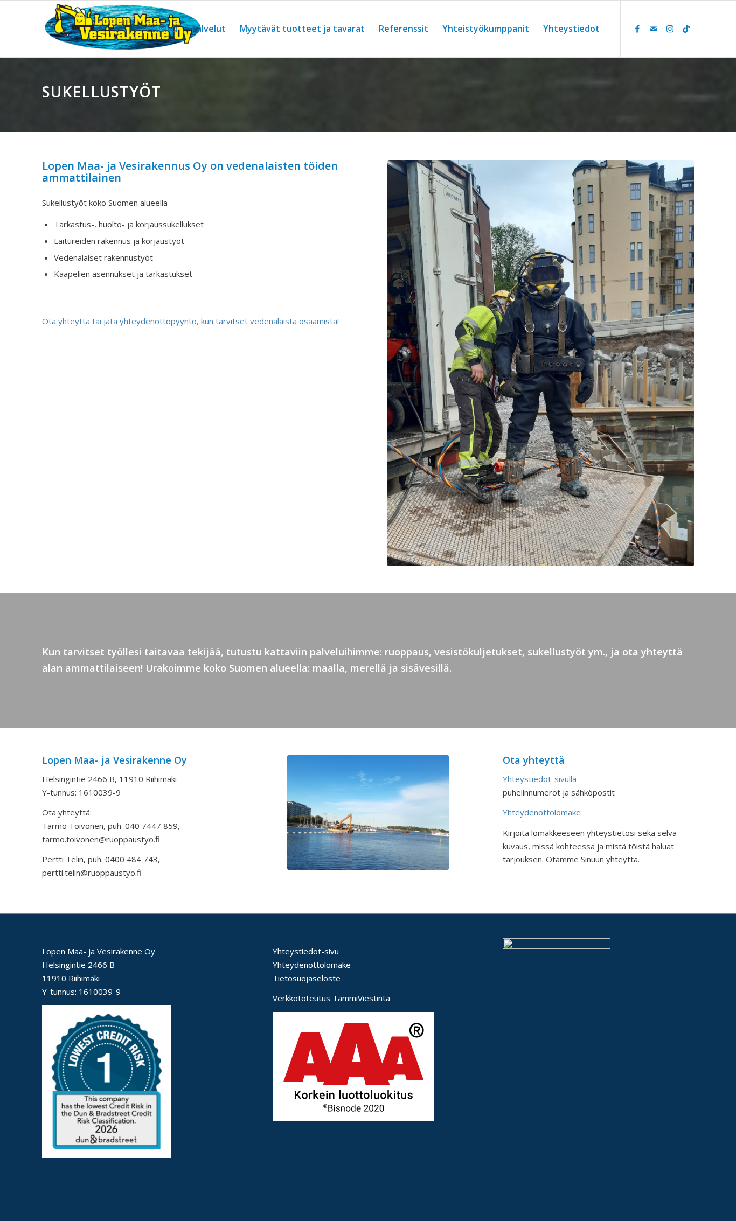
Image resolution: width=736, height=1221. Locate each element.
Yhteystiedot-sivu (306, 951)
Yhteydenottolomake (542, 812)
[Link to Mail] (653, 28)
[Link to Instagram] (670, 28)
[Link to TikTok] (686, 28)
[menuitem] (162, 29)
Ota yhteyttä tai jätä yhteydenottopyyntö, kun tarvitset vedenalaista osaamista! (190, 321)
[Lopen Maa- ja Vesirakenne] (123, 29)
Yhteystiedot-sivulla (540, 778)
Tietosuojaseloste (307, 978)
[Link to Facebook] (637, 28)
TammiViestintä (361, 998)
